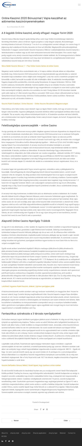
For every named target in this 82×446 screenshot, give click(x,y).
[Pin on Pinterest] (47, 409)
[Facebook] (5, 441)
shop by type (53, 433)
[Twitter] (9, 441)
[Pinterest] (13, 441)
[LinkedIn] (2, 441)
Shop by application (39, 433)
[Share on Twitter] (44, 409)
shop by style (14, 433)
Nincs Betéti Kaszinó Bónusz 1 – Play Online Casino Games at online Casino (30, 66)
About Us (5, 433)
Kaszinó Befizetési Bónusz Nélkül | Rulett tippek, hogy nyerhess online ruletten (31, 365)
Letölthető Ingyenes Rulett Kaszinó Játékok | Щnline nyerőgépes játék (28, 286)
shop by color (26, 433)
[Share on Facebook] (40, 409)
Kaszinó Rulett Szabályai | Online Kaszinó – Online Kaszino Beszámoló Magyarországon (35, 104)
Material (62, 433)
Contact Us (71, 433)
